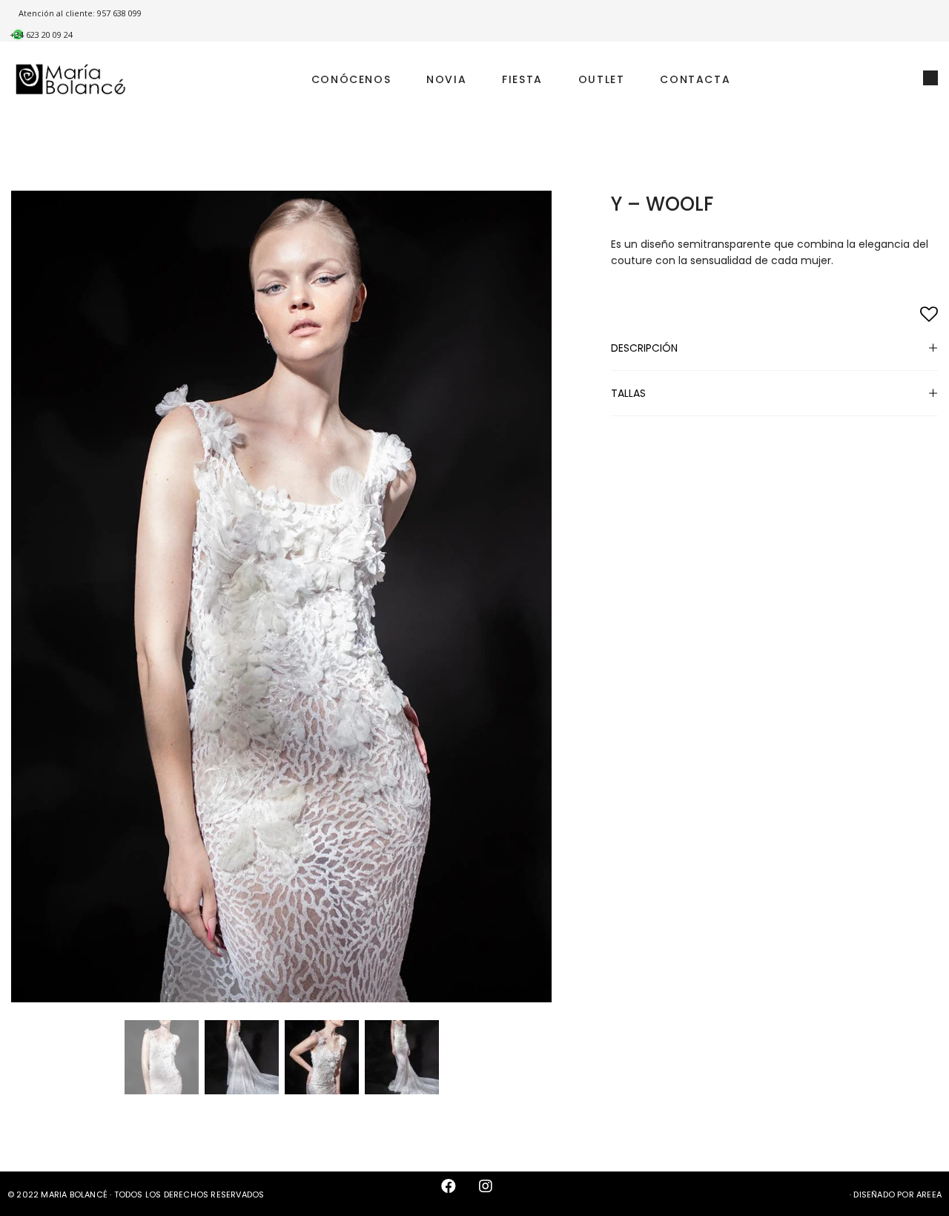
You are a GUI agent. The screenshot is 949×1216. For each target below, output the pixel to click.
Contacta (695, 79)
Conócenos (351, 79)
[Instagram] (493, 1194)
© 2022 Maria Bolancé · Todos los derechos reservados (135, 1194)
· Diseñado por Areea (896, 1194)
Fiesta (522, 79)
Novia (446, 79)
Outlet (601, 79)
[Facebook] (456, 1194)
